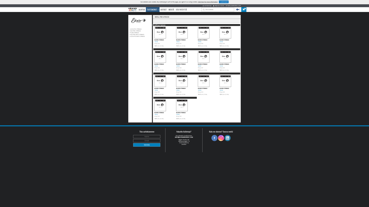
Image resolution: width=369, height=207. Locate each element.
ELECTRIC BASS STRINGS (137, 34)
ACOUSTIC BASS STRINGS (137, 36)
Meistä (171, 9)
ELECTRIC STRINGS (135, 31)
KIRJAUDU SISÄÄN (219, 6)
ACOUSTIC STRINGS (136, 29)
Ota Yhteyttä (181, 9)
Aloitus (142, 9)
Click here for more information (208, 2)
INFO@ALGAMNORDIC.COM (233, 6)
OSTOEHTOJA (208, 6)
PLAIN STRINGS (134, 33)
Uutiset (163, 9)
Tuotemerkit (152, 9)
